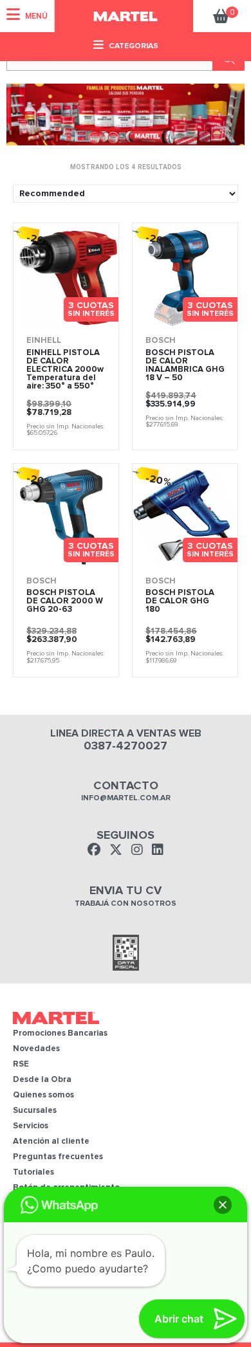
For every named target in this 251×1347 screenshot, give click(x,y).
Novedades (36, 1049)
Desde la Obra (42, 1080)
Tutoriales (33, 1172)
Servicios (30, 1126)
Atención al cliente (51, 1141)
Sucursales (35, 1110)
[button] (223, 1205)
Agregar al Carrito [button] (88, 314)
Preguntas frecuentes (58, 1157)
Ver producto (36, 314)
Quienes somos (43, 1095)
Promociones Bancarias (60, 1033)
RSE (21, 1064)
